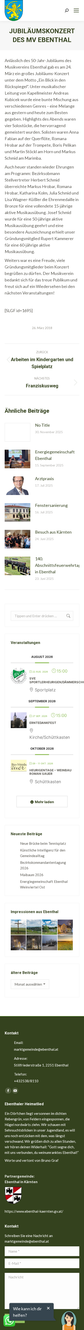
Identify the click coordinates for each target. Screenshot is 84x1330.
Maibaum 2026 (31, 875)
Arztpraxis (44, 478)
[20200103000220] (65, 927)
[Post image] (17, 432)
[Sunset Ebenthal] (65, 943)
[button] (69, 1317)
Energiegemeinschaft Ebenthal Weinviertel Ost (44, 884)
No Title (42, 425)
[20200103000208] (50, 943)
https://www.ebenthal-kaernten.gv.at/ (34, 1211)
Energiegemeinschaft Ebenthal (55, 455)
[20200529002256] (18, 927)
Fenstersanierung (51, 505)
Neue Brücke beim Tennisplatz (43, 843)
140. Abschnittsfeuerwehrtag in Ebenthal (58, 565)
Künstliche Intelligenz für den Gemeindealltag (42, 853)
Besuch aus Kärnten (53, 532)
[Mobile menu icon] (76, 10)
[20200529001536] (34, 927)
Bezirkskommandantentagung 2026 (43, 865)
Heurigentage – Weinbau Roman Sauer (50, 772)
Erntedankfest (42, 723)
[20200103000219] (18, 943)
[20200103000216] (34, 943)
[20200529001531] (50, 927)
